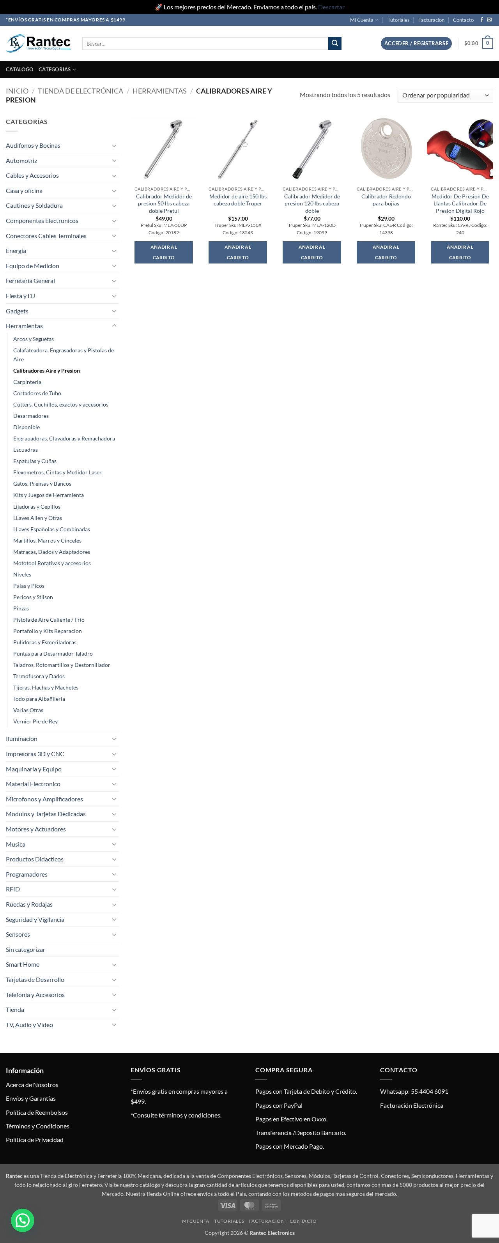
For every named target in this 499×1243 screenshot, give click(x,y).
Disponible (26, 427)
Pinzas (21, 608)
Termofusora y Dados (39, 676)
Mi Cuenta (361, 20)
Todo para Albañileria (39, 698)
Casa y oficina (24, 190)
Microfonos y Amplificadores (44, 799)
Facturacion (431, 20)
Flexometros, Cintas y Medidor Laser (57, 472)
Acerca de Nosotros (32, 1084)
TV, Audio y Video (29, 1024)
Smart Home (22, 964)
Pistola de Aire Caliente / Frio (49, 619)
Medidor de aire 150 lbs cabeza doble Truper (238, 200)
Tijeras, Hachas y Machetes (45, 687)
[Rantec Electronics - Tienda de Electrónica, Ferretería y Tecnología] (38, 43)
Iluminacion (21, 738)
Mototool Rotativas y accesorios (52, 563)
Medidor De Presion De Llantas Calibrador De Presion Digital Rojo (460, 203)
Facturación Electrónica (411, 1105)
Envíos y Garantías (31, 1098)
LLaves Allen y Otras (37, 518)
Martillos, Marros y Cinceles (47, 540)
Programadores (27, 874)
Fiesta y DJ (20, 295)
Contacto (463, 20)
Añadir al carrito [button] (163, 252)
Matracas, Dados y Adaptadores (51, 551)
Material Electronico (33, 783)
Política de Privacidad (35, 1139)
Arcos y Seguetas (33, 339)
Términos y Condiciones (37, 1126)
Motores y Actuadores (36, 829)
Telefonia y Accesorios (35, 994)
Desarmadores (31, 415)
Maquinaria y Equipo (34, 769)
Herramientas (160, 91)
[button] (416, 43)
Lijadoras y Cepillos (36, 506)
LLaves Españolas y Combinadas (51, 529)
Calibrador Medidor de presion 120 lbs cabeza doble (312, 203)
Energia (16, 250)
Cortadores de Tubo (37, 393)
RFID (13, 889)
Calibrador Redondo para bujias (386, 200)
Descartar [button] (331, 7)
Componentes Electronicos (42, 220)
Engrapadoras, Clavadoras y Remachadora (64, 438)
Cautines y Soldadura (34, 205)
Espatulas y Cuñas (35, 461)
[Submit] (335, 43)
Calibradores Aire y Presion (46, 370)
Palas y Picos (28, 585)
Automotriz (21, 160)
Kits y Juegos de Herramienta (48, 495)
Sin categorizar (25, 949)
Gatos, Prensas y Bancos (42, 483)
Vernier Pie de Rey (35, 721)
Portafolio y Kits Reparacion (47, 631)
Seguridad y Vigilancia (35, 919)
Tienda (15, 1009)
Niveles (22, 574)
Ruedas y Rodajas (29, 904)
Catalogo (19, 69)
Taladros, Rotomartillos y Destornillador (61, 664)
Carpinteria (27, 381)
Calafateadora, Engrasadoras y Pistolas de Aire (63, 354)
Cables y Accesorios (32, 175)
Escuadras (25, 449)
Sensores (18, 934)
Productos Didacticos (35, 859)
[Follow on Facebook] (482, 20)
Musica (15, 844)
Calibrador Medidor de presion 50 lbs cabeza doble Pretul (164, 203)
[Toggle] (114, 145)
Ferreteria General (30, 280)
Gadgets (17, 311)
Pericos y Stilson (33, 597)
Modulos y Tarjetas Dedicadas (46, 813)
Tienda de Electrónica (80, 91)
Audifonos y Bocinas (33, 145)
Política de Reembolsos (37, 1112)
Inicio (17, 91)
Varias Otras (28, 710)
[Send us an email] (489, 20)
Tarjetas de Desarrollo (35, 979)
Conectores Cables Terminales (46, 235)
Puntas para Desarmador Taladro (53, 653)
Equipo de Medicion (32, 265)
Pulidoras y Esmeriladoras (44, 642)
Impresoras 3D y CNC (35, 753)
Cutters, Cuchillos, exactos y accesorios (60, 404)
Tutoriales (399, 20)
